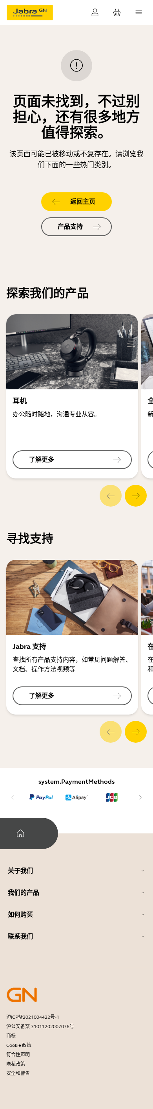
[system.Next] (136, 496)
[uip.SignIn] (95, 12)
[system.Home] (20, 833)
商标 (11, 1036)
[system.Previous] (111, 496)
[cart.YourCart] (116, 12)
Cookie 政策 (18, 1045)
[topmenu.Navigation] (138, 12)
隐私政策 (15, 1064)
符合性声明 (18, 1054)
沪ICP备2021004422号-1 (32, 1017)
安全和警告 (18, 1073)
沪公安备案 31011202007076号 (40, 1026)
